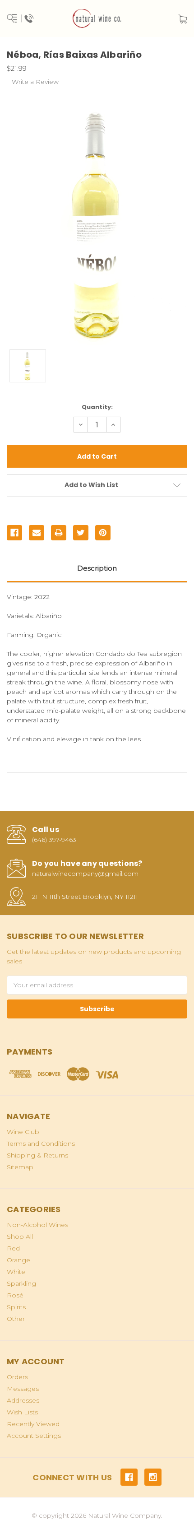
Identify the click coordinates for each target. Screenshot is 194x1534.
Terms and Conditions (41, 1143)
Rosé (15, 1295)
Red (13, 1248)
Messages (23, 1389)
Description (97, 568)
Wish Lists (22, 1412)
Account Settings (34, 1436)
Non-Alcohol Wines (37, 1225)
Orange (18, 1260)
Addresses (23, 1400)
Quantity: (97, 407)
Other (16, 1319)
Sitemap (20, 1167)
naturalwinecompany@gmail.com (85, 873)
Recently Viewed (33, 1424)
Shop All (20, 1236)
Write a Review (35, 82)
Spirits (16, 1307)
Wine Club (23, 1132)
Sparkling (21, 1283)
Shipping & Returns (37, 1155)
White (16, 1272)
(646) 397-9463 (54, 840)
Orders (17, 1377)
